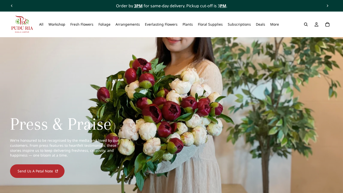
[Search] (305, 24)
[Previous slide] (11, 5)
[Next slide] (327, 5)
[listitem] (274, 24)
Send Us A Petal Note (36, 171)
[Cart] (327, 24)
